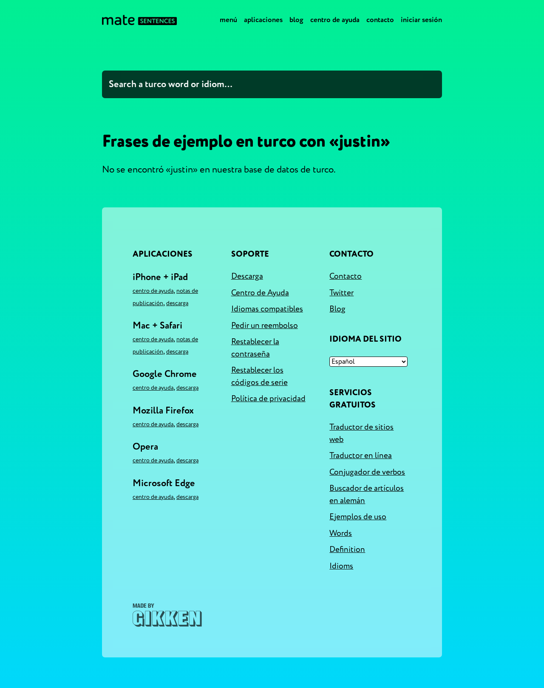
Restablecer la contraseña (255, 348)
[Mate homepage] (139, 20)
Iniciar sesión (421, 19)
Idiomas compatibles (267, 309)
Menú (228, 19)
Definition (347, 549)
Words (340, 533)
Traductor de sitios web (361, 433)
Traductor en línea (360, 455)
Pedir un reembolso (264, 325)
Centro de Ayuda (335, 19)
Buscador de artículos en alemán (366, 494)
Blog (296, 19)
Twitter (341, 293)
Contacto (380, 19)
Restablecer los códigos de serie (259, 376)
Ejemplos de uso (357, 517)
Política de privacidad (268, 399)
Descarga (177, 303)
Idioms (341, 566)
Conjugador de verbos (367, 472)
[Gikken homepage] (167, 615)
